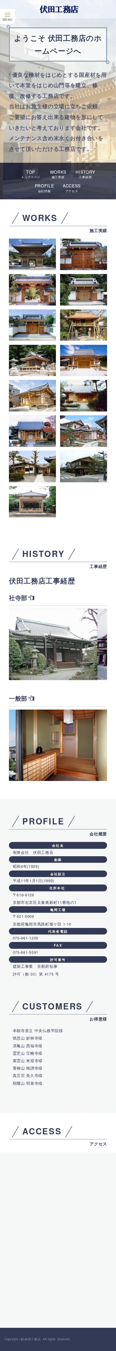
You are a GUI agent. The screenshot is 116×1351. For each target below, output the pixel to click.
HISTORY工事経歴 (85, 174)
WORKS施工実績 (58, 174)
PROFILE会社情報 (44, 188)
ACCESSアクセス (72, 188)
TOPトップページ (30, 174)
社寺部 (18, 597)
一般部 (18, 698)
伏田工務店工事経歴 (42, 580)
